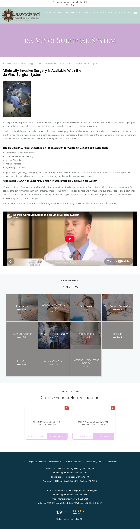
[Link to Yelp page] (67, 408)
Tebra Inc (42, 461)
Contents (41, 63)
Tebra (82, 519)
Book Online (57, 436)
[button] (135, 13)
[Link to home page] (20, 15)
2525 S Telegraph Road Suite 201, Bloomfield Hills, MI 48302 (93, 423)
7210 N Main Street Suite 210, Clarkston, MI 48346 (46, 423)
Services (68, 63)
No (72, 5)
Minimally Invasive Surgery (86, 63)
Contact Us (112, 461)
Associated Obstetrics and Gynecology (18, 63)
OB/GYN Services (55, 63)
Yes (67, 5)
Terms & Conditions (74, 461)
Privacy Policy (55, 461)
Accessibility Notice (94, 461)
